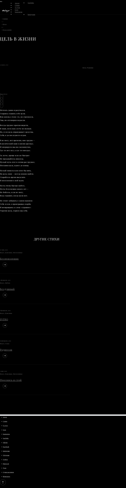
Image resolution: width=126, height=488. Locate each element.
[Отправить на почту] (1, 105)
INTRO (4, 319)
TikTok (5, 442)
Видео (84, 67)
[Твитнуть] (1, 99)
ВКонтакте (6, 476)
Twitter (5, 459)
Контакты (6, 434)
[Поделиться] (1, 96)
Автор (5, 417)
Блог (4, 430)
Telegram (6, 455)
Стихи (5, 421)
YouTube (31, 3)
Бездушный (7, 289)
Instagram (31, 14)
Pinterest (6, 464)
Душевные (90, 67)
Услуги (5, 426)
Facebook (6, 447)
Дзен (4, 468)
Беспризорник (9, 258)
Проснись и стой (11, 380)
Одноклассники (8, 472)
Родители (6, 349)
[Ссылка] (5, 12)
